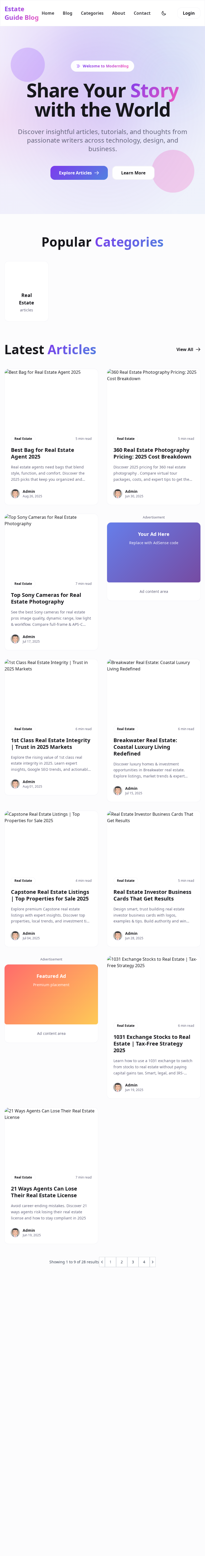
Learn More (133, 173)
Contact (142, 13)
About (118, 13)
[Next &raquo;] (153, 1262)
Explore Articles (75, 173)
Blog (67, 13)
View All (184, 349)
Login (189, 13)
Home (48, 13)
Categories (92, 13)
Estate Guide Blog (22, 13)
